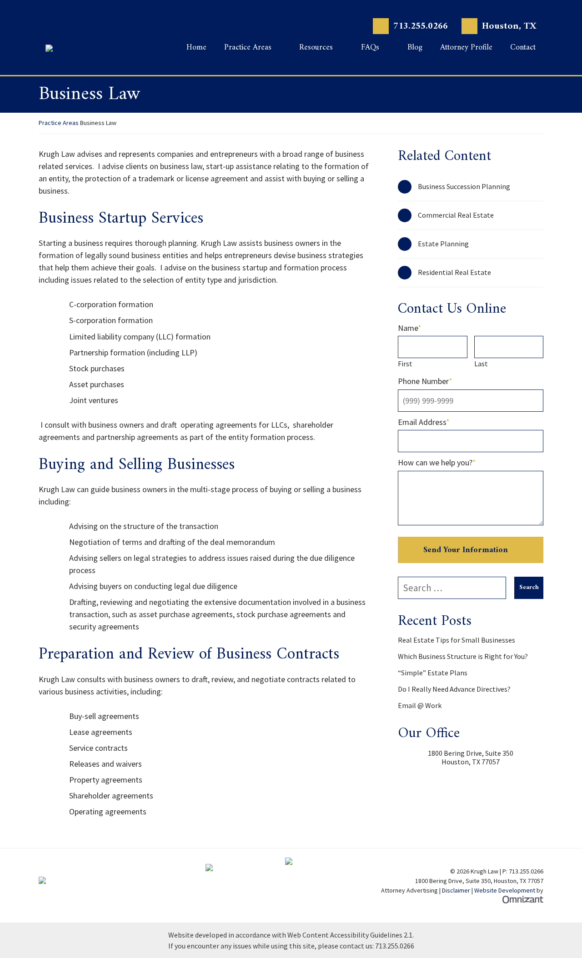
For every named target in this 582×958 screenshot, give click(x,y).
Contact (523, 49)
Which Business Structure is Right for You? (463, 656)
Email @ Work (420, 705)
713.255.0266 (420, 26)
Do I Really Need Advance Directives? (454, 689)
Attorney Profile (466, 49)
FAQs (370, 49)
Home (196, 49)
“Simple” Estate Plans (432, 672)
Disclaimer (456, 890)
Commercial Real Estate (456, 215)
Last (481, 363)
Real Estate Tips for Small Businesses (456, 639)
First (405, 363)
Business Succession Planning (464, 186)
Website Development (504, 890)
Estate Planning (443, 243)
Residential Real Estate (454, 272)
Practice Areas (247, 49)
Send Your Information (465, 550)
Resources (316, 49)
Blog (414, 49)
